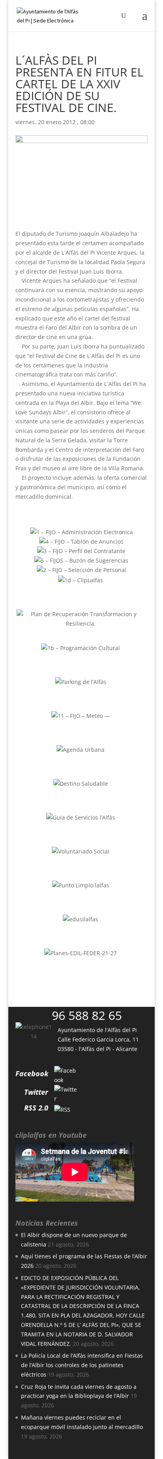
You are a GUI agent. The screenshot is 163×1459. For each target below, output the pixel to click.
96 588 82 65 (87, 1015)
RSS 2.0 (36, 1107)
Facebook (31, 1073)
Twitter (36, 1092)
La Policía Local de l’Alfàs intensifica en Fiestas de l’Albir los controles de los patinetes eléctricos (82, 1365)
